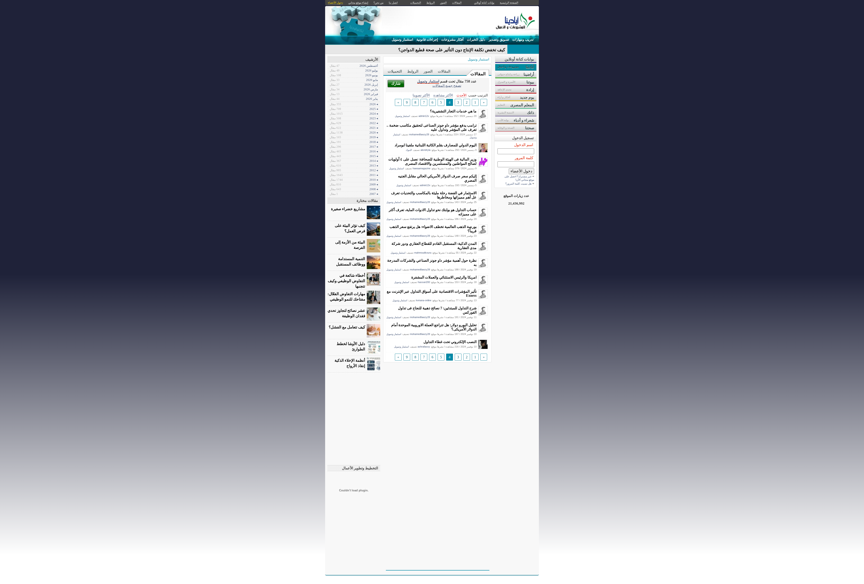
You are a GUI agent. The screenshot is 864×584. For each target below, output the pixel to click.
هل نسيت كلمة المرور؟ (518, 183)
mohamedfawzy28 (419, 134)
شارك (395, 83)
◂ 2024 (354, 113)
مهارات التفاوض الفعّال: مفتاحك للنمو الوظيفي (346, 296)
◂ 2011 (354, 175)
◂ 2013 (354, 165)
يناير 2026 (354, 98)
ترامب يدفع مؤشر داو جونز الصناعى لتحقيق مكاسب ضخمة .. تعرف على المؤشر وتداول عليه (432, 127)
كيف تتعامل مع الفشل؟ (347, 327)
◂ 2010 (354, 179)
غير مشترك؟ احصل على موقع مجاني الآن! (519, 178)
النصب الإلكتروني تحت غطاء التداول (450, 342)
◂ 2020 (354, 132)
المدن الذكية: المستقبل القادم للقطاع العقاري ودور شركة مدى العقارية (434, 246)
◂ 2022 (354, 123)
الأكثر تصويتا (421, 95)
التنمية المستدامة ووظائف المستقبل (350, 261)
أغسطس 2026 (354, 65)
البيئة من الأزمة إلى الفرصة (350, 245)
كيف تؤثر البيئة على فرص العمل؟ (350, 228)
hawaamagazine (421, 168)
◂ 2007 (354, 194)
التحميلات (395, 71)
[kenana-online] (483, 297)
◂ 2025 (354, 109)
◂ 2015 (354, 156)
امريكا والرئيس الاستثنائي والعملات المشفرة (444, 277)
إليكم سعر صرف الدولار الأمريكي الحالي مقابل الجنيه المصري (437, 178)
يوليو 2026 (354, 70)
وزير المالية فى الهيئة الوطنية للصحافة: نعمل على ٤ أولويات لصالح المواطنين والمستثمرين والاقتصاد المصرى (432, 161)
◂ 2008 (354, 189)
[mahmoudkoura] (483, 250)
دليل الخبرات (476, 39)
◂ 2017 (354, 146)
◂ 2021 (354, 127)
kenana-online (423, 300)
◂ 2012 (354, 170)
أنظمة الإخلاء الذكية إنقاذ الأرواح (350, 363)
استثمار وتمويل (402, 39)
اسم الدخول (523, 145)
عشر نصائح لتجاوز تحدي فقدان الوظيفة (346, 313)
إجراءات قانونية (427, 39)
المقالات (478, 73)
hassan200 (424, 282)
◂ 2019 (354, 137)
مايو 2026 (354, 80)
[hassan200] (483, 283)
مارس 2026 (354, 89)
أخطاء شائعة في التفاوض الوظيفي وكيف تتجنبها (346, 280)
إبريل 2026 (354, 84)
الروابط (412, 71)
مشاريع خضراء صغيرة (348, 209)
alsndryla (425, 150)
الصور (428, 71)
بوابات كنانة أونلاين (484, 2)
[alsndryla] (483, 151)
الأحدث (461, 95)
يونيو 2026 (354, 75)
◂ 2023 (354, 118)
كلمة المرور (524, 158)
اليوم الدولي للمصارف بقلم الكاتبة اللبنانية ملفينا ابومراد (436, 145)
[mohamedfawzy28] (483, 131)
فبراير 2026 (354, 94)
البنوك (409, 150)
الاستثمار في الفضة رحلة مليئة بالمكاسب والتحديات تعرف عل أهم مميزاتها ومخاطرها (434, 195)
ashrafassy (424, 346)
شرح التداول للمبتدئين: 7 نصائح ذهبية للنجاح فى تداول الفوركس (437, 310)
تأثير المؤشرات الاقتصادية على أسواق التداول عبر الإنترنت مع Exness (432, 293)
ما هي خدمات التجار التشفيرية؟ (453, 111)
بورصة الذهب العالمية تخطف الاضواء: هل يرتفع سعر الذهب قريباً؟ (433, 229)
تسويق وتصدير (499, 39)
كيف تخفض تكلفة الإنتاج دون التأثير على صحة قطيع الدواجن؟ (451, 49)
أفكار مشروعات (452, 39)
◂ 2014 (354, 161)
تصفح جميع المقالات (446, 85)
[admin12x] (483, 117)
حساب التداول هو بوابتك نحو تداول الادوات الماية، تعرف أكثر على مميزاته (433, 212)
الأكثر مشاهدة (443, 95)
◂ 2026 (354, 104)
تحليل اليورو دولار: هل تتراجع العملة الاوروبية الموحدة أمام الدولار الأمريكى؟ (434, 327)
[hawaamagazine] (483, 165)
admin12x (423, 116)
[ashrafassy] (483, 348)
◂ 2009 (354, 184)
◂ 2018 (354, 142)
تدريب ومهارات (522, 39)
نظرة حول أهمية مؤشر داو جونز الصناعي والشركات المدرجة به (432, 263)
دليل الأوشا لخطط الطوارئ (351, 346)
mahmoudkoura (422, 252)
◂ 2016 (354, 151)
